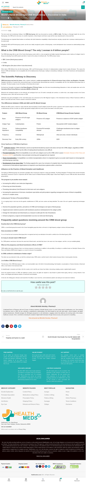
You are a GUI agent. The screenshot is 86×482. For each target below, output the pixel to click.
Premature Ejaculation (8, 395)
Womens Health (6, 398)
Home (67, 392)
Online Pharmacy (71, 398)
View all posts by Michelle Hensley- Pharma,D (43, 318)
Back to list (43, 336)
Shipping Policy (27, 401)
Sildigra (46, 404)
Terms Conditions (71, 401)
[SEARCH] (83, 7)
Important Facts (7, 11)
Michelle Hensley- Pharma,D (18, 18)
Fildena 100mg (48, 398)
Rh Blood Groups (39, 103)
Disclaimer (69, 404)
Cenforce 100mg (49, 395)
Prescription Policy (28, 398)
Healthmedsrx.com (47, 442)
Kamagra (47, 401)
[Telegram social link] (19, 326)
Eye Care (4, 404)
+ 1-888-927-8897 (5, 8)
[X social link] (7, 326)
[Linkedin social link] (15, 326)
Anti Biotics (4, 401)
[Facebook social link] (3, 326)
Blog (67, 395)
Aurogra (46, 392)
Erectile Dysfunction (7, 392)
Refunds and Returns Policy (31, 404)
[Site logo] (43, 2)
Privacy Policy (22, 429)
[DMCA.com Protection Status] (74, 466)
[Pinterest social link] (11, 326)
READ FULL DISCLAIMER (43, 456)
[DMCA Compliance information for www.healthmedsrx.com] (59, 467)
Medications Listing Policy (30, 395)
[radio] (36, 288)
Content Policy (27, 392)
